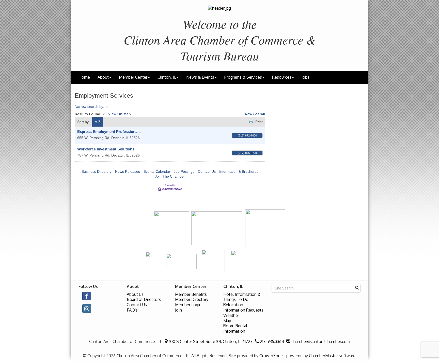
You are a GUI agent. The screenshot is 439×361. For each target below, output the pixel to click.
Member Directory (191, 299)
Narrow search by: (89, 107)
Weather (231, 315)
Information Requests (243, 310)
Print (259, 122)
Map (227, 320)
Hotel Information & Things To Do (241, 297)
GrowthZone (271, 355)
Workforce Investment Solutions (105, 149)
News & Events (200, 77)
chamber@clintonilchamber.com (320, 341)
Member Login (188, 304)
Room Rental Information (235, 328)
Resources (281, 77)
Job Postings (184, 171)
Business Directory (97, 171)
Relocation (233, 304)
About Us (135, 294)
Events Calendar (157, 171)
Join (178, 310)
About (103, 77)
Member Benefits (191, 294)
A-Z (98, 122)
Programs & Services (243, 77)
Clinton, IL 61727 (211, 341)
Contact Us (207, 171)
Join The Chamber (170, 176)
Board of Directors (144, 299)
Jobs (305, 77)
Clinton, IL (167, 77)
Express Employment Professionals (108, 131)
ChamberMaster (323, 355)
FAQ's (132, 310)
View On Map (119, 114)
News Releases (127, 171)
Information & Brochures (238, 171)
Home (84, 77)
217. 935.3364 (271, 341)
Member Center (133, 77)
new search (255, 114)
